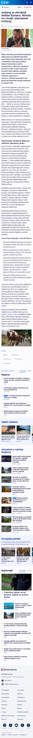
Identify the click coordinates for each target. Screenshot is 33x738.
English (3, 735)
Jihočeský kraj (7, 359)
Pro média (20, 690)
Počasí (3, 708)
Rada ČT (19, 705)
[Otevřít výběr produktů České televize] (31, 2)
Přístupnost (23, 735)
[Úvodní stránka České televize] (9, 669)
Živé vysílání (5, 694)
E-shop (3, 712)
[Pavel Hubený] (16, 38)
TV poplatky (5, 697)
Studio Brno (21, 697)
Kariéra (19, 708)
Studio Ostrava (21, 701)
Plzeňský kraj (15, 355)
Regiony (5, 355)
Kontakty (20, 719)
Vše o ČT (4, 719)
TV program (5, 690)
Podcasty (4, 705)
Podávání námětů (22, 712)
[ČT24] (5, 2)
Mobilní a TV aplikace (8, 715)
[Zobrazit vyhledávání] (27, 2)
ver (2, 25)
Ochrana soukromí (13, 735)
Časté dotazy (21, 715)
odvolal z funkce (12, 314)
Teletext (4, 701)
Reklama (20, 694)
